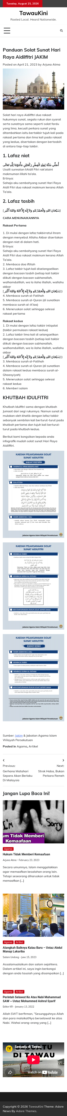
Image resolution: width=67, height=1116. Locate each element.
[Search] (61, 30)
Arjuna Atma (51, 64)
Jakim (19, 735)
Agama (22, 746)
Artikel (33, 746)
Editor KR (8, 1006)
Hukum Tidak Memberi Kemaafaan (26, 854)
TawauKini (33, 13)
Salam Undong (11, 957)
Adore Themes (26, 1111)
